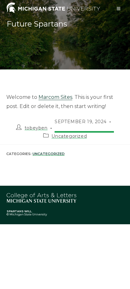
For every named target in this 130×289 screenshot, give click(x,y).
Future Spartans (37, 23)
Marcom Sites (55, 97)
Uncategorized (69, 136)
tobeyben (36, 128)
